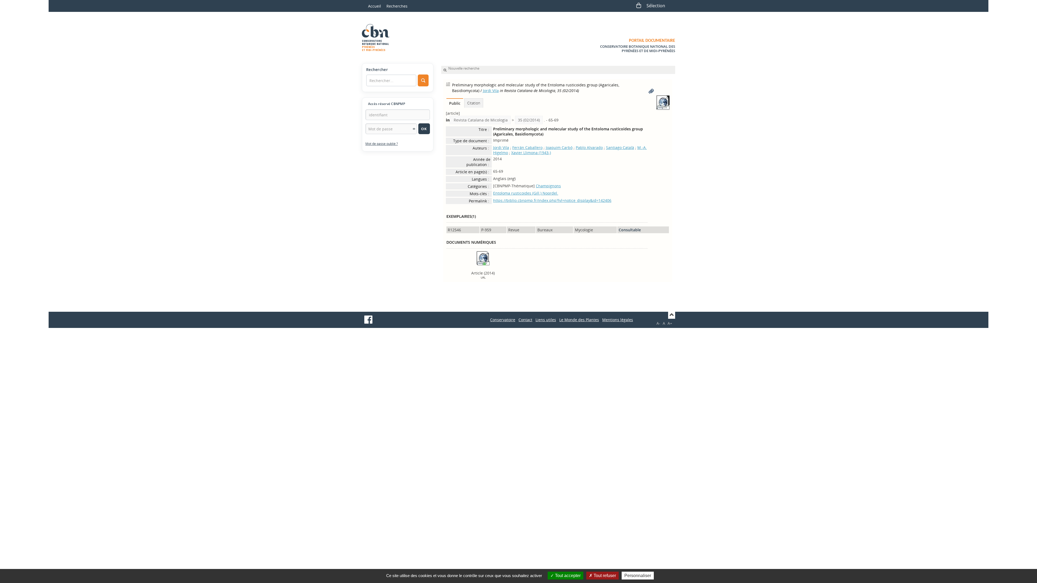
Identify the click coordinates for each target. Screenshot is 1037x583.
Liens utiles (546, 319)
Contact (525, 319)
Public (454, 103)
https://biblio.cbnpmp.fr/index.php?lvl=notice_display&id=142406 (552, 200)
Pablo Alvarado (589, 147)
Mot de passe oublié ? (381, 143)
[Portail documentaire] (378, 37)
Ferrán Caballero (527, 147)
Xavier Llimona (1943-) (531, 152)
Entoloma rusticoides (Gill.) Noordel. (525, 193)
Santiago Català (620, 147)
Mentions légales (617, 319)
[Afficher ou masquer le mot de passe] (414, 128)
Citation (473, 103)
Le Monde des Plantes (579, 319)
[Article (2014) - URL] (483, 257)
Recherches (397, 6)
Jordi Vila (491, 90)
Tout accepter (567, 575)
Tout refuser (604, 575)
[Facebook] (368, 319)
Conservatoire (502, 319)
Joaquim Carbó (559, 147)
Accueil (374, 6)
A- (658, 323)
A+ (670, 323)
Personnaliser (637, 575)
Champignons (548, 185)
